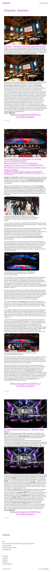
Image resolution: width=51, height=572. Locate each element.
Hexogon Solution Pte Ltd (35, 178)
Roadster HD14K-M (13, 85)
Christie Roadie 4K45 (31, 378)
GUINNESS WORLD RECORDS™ (35, 180)
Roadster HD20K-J (30, 369)
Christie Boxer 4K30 (12, 378)
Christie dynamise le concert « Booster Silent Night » (24, 431)
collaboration (23, 301)
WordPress (46, 568)
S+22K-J (12, 187)
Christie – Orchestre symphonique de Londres (25, 46)
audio (6, 178)
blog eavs (6, 3)
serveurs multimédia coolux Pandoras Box (32, 236)
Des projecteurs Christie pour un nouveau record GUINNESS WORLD (23, 160)
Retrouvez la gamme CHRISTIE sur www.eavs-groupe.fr (25, 115)
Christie (42, 52)
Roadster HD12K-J (27, 491)
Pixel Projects (38, 85)
